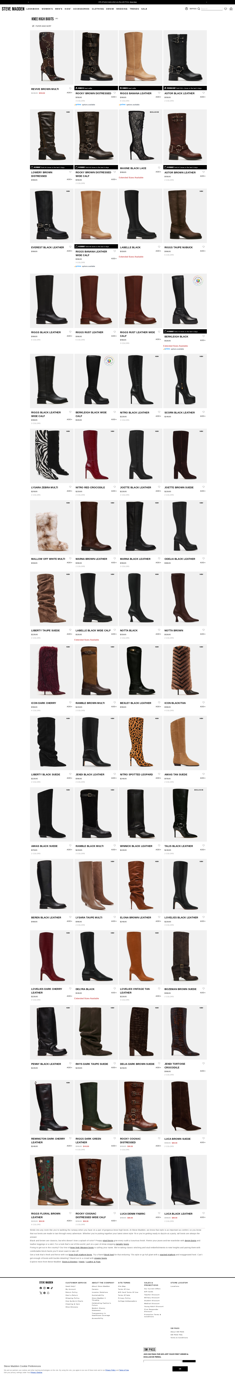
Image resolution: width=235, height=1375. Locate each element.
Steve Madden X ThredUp (99, 1299)
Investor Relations (100, 1292)
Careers (95, 1289)
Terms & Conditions (179, 1337)
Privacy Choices (36, 1372)
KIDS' (68, 8)
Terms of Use (124, 1370)
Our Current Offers (152, 1289)
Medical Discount (152, 1303)
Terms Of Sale (124, 1295)
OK (180, 1369)
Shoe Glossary (72, 1307)
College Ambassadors (127, 1301)
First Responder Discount (151, 1310)
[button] (48, 8)
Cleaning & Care (73, 1304)
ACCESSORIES (81, 8)
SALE (144, 8)
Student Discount (152, 1300)
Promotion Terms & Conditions (152, 1315)
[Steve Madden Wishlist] (225, 9)
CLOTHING (98, 8)
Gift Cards (148, 1291)
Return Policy (72, 1292)
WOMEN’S (47, 8)
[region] (117, 1368)
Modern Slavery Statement (98, 1309)
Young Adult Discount (154, 1306)
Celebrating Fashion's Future (101, 1304)
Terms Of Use (124, 1289)
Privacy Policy (124, 1298)
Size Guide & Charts (74, 1301)
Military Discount (152, 1297)
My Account (71, 1289)
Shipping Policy (73, 1298)
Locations (175, 1286)
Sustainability (98, 1295)
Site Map (122, 1286)
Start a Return (72, 1295)
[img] (40, 1288)
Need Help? (71, 1286)
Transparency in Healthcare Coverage (101, 1314)
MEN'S (58, 8)
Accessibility (97, 1318)
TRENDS (134, 8)
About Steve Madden (101, 1286)
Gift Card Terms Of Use (128, 1292)
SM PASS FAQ (176, 1335)
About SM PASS (177, 1332)
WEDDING (122, 8)
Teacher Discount (152, 1295)
